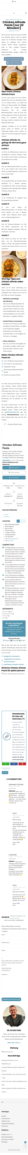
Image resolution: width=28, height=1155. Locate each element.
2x (21, 521)
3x (24, 521)
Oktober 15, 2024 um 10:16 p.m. (15, 856)
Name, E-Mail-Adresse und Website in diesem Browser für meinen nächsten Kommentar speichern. (13, 963)
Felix (6, 772)
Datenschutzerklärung (8, 1123)
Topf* (6, 514)
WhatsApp (15, 640)
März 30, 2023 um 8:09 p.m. (14, 786)
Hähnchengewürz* (13, 538)
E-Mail (23, 640)
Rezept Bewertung (6, 968)
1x (18, 521)
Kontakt (4, 1116)
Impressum (5, 1126)
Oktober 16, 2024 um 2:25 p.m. (19, 887)
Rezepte (19, 19)
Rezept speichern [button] (15, 472)
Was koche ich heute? (8, 1139)
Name (3, 934)
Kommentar (4, 974)
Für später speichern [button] (14, 63)
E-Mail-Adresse (6, 942)
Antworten (12, 788)
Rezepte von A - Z (7, 1134)
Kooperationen (6, 1118)
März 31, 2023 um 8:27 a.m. (18, 815)
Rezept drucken (15, 467)
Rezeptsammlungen (7, 1137)
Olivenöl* (11, 540)
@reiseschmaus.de (12, 412)
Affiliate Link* (6, 1121)
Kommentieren (15, 477)
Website (3, 950)
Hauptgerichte (11, 19)
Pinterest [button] (7, 640)
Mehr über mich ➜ (14, 1043)
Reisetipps (4, 1142)
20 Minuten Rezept (6, 768)
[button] (3, 460)
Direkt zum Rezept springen (14, 59)
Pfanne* (7, 516)
